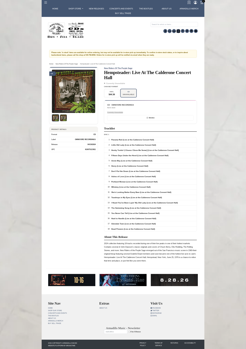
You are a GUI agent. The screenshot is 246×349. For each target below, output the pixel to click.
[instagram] (191, 31)
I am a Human (135, 332)
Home (51, 64)
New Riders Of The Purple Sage (67, 64)
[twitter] (187, 31)
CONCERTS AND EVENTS (121, 9)
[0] (201, 3)
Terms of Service (158, 344)
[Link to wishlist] (189, 3)
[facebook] (183, 31)
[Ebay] (169, 31)
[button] (75, 8)
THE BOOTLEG (146, 9)
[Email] (196, 31)
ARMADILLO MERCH (189, 9)
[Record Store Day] (178, 31)
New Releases (96, 9)
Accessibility (190, 343)
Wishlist (152, 118)
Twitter (155, 310)
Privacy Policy (143, 344)
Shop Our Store (55, 310)
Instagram (156, 313)
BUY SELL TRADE (123, 13)
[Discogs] (174, 31)
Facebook (156, 308)
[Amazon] (165, 31)
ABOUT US (167, 9)
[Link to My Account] (195, 3)
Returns (174, 343)
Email (154, 316)
